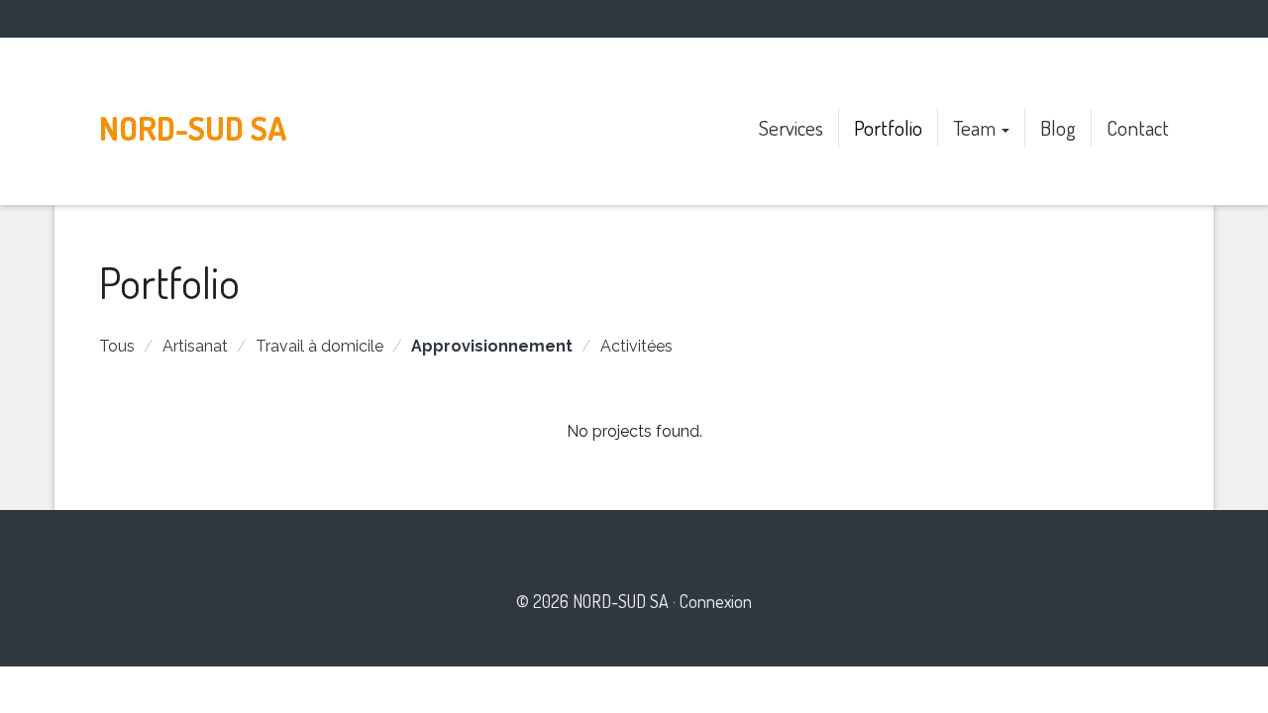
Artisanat (195, 346)
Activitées (636, 346)
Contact (1138, 127)
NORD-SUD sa (192, 128)
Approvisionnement (492, 346)
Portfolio (888, 127)
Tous (117, 346)
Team (976, 127)
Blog (1058, 127)
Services (791, 127)
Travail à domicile (319, 346)
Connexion (716, 601)
